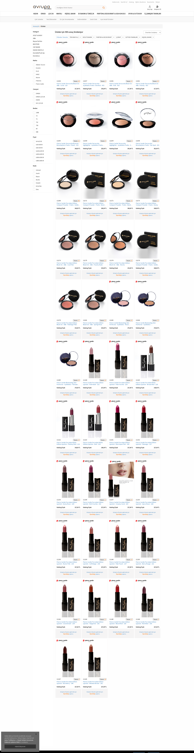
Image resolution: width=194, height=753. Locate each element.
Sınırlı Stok (93, 19)
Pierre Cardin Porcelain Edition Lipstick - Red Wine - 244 (146, 623)
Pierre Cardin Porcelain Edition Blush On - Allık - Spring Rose (93, 324)
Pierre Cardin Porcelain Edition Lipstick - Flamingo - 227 (146, 443)
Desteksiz (36, 56)
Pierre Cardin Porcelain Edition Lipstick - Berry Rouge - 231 (146, 563)
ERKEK (43, 14)
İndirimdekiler (82, 19)
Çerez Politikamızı (9, 740)
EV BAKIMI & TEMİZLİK (86, 14)
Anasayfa (36, 26)
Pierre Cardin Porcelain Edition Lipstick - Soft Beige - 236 (93, 563)
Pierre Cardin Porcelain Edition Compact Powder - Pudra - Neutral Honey (120, 205)
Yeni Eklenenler (51, 19)
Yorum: (76, 81)
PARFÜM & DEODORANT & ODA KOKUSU (111, 14)
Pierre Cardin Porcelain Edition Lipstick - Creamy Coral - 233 (119, 503)
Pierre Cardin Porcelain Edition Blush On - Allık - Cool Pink (67, 264)
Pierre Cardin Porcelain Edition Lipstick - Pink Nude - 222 (93, 383)
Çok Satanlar (39, 19)
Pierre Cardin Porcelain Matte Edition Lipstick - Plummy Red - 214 (68, 443)
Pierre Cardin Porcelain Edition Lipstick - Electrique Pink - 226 (119, 443)
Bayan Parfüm (37, 41)
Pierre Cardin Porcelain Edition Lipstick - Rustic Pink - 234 (67, 563)
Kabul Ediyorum (20, 746)
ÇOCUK (51, 14)
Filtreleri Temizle (62, 37)
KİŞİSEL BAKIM (70, 14)
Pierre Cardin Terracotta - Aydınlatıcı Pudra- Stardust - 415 (93, 84)
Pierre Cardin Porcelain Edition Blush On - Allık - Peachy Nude (93, 264)
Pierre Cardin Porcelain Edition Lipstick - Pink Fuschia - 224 (119, 383)
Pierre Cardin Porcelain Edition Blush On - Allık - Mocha (119, 264)
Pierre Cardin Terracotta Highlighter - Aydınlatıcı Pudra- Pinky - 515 (93, 145)
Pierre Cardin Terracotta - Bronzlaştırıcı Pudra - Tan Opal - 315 (147, 144)
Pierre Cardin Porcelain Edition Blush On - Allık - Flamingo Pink (67, 324)
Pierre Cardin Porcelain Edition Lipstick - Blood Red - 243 (119, 623)
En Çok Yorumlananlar (67, 19)
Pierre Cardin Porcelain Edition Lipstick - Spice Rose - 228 (146, 503)
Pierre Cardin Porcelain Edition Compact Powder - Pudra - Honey (147, 204)
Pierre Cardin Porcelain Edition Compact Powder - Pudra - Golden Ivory (68, 205)
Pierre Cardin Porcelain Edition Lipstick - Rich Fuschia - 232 (93, 503)
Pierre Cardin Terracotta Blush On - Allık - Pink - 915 (121, 84)
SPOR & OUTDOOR (135, 14)
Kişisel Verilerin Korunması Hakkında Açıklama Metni (18, 741)
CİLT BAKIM (36, 47)
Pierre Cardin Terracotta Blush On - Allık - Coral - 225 (68, 84)
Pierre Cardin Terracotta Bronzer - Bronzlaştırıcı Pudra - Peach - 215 (68, 144)
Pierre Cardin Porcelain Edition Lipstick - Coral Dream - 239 (67, 623)
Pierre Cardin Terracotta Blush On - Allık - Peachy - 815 (147, 84)
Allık (34, 38)
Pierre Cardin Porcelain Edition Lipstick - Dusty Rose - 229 (67, 503)
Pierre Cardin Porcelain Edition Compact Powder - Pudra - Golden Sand (147, 264)
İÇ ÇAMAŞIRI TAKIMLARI (152, 14)
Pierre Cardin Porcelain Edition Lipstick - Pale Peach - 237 (119, 563)
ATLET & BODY (37, 35)
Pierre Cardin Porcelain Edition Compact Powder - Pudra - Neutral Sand (94, 205)
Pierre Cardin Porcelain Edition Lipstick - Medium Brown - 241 (93, 682)
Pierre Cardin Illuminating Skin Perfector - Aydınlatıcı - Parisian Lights (67, 384)
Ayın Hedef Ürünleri (106, 19)
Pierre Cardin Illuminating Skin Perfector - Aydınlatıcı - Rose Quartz (119, 324)
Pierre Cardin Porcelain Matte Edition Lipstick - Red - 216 (93, 443)
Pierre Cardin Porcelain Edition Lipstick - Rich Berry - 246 (67, 682)
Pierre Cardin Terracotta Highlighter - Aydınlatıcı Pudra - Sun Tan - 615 (121, 145)
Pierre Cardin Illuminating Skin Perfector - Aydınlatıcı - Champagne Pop (146, 324)
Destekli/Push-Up (39, 53)
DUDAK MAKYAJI (38, 50)
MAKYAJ (59, 14)
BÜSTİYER (36, 44)
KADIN (35, 14)
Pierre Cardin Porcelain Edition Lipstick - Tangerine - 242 (93, 623)
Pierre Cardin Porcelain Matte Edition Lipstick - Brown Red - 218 (147, 383)
